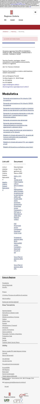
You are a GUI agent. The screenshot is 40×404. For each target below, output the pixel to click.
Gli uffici (4, 287)
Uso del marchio (7, 361)
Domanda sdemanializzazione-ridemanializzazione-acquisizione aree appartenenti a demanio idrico (15, 125)
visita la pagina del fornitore (18, 4)
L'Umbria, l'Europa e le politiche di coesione (14, 295)
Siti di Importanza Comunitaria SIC (22, 31)
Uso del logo (5, 359)
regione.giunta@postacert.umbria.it (15, 382)
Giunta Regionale (7, 285)
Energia (4, 323)
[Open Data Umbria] (23, 395)
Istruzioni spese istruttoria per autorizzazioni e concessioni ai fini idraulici (18, 131)
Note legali (5, 372)
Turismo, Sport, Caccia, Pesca (10, 342)
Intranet (21, 20)
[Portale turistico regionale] (6, 400)
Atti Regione (5, 370)
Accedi (7, 386)
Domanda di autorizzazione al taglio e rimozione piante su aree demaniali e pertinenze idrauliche (18, 109)
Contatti (12, 20)
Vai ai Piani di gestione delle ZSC (18, 259)
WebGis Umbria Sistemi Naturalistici (5, 186)
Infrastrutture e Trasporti (9, 325)
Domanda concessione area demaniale (15, 120)
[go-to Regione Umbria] (11, 11)
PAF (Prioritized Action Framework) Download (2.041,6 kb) (17, 228)
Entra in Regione (8, 277)
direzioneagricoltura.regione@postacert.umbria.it (16, 87)
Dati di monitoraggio (8, 374)
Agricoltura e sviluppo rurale (10, 313)
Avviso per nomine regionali (10, 302)
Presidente (5, 283)
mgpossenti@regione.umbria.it (11, 84)
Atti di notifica (6, 298)
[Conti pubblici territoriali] (18, 400)
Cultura (4, 319)
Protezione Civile (7, 336)
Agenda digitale (6, 311)
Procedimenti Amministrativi (10, 364)
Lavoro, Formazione (8, 330)
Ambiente (5, 31)
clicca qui (19, 3)
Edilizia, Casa (6, 321)
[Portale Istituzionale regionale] (9, 395)
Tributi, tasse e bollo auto (9, 376)
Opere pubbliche (7, 332)
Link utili (4, 353)
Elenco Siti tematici (7, 355)
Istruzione (5, 327)
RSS (5, 20)
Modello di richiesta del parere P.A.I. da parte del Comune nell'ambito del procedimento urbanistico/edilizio (18, 137)
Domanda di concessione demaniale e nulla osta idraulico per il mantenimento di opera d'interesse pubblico (18, 115)
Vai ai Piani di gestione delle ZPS (18, 267)
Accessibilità (6, 367)
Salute (4, 338)
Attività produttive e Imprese (10, 317)
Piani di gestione (14, 31)
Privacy (4, 292)
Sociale (4, 340)
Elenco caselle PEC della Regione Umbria (14, 351)
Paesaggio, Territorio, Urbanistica (12, 334)
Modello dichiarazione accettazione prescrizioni (18, 147)
